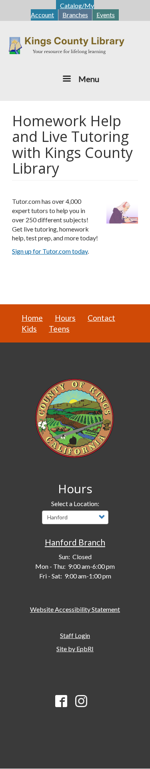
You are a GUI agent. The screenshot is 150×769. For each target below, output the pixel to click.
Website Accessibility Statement (75, 609)
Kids (29, 328)
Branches (75, 14)
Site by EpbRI (75, 648)
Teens (59, 328)
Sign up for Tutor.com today (50, 251)
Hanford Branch (75, 542)
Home (32, 317)
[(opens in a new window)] (75, 417)
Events (105, 14)
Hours (65, 317)
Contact (101, 317)
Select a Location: (75, 503)
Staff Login (75, 635)
